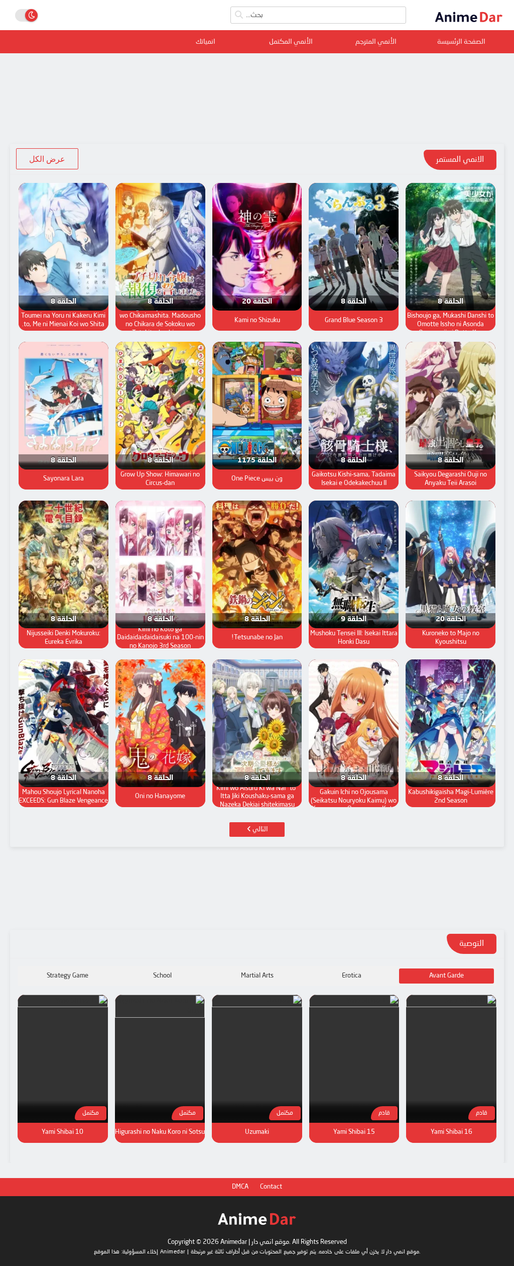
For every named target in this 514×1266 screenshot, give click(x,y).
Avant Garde (446, 975)
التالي (259, 829)
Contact (271, 1187)
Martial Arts (257, 975)
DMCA (240, 1187)
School (162, 975)
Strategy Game (67, 975)
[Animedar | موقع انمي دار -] (469, 24)
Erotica (351, 975)
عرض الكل (47, 159)
